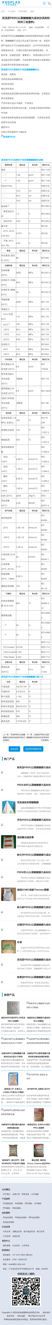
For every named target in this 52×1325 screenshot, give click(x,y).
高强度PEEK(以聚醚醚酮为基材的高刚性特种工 (34, 960)
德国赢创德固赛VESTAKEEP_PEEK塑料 (30, 837)
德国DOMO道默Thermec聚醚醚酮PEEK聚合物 (33, 890)
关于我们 (6, 1194)
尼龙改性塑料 (8, 1222)
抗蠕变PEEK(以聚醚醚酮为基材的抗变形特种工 (34, 925)
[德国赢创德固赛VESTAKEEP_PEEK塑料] (8, 844)
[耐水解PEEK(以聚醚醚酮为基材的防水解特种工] (8, 911)
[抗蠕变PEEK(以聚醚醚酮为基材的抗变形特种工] (8, 929)
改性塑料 (6, 1212)
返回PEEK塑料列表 (33, 749)
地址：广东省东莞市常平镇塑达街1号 (18, 1268)
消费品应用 (17, 1231)
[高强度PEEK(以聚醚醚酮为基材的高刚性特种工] (8, 964)
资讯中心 (6, 1240)
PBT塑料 (28, 1203)
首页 (3, 11)
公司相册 (35, 1194)
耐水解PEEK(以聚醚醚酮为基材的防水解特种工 (34, 907)
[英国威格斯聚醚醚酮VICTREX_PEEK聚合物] (8, 808)
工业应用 (6, 1236)
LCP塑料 (37, 1203)
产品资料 (11, 11)
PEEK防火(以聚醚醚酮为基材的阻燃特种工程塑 (34, 872)
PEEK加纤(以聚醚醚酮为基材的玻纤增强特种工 (34, 785)
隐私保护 (46, 1312)
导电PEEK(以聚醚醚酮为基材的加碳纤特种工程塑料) (14, 737)
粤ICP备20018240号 (36, 1315)
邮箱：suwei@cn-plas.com (14, 1264)
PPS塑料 (6, 1208)
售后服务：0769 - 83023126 (15, 1259)
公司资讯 (25, 1245)
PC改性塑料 (8, 1217)
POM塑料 (19, 1203)
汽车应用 (6, 1231)
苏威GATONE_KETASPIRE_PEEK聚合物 (33, 942)
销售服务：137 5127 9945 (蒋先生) (18, 1254)
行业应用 (6, 1226)
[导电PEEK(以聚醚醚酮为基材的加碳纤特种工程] (8, 824)
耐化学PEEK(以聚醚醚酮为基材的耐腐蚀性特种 (34, 855)
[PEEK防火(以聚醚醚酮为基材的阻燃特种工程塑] (8, 876)
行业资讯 (16, 1245)
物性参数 (6, 1245)
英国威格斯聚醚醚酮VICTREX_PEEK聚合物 (30, 802)
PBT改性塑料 (34, 1217)
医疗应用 (40, 1231)
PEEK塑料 (23, 11)
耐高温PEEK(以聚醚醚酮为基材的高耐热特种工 (34, 767)
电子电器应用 (29, 1231)
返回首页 (14, 749)
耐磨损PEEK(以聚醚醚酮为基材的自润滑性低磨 (34, 977)
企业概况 (6, 1189)
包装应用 (16, 1236)
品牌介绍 (16, 1194)
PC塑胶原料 (8, 1203)
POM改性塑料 (21, 1217)
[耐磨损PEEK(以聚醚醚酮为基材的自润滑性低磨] (8, 981)
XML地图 (21, 1315)
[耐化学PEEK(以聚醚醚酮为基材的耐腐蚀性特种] (8, 859)
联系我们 (6, 1250)
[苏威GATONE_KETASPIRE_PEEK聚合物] (8, 950)
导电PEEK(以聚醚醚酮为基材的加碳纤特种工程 (34, 820)
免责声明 (10, 1315)
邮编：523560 (42, 1268)
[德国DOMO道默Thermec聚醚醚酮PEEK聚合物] (8, 896)
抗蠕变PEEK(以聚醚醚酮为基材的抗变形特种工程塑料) (38, 737)
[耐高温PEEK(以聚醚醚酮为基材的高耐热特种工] (8, 772)
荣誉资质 (25, 1194)
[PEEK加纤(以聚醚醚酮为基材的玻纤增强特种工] (8, 789)
